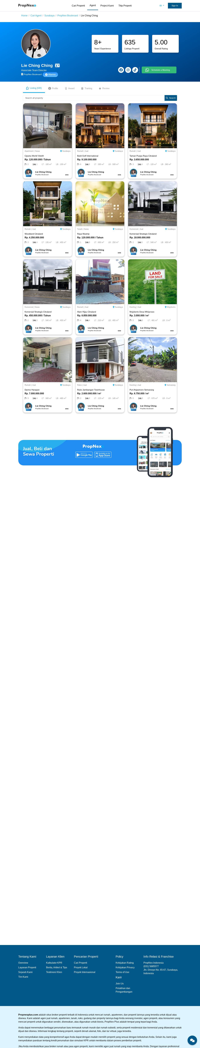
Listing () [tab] (36, 88)
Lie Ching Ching (89, 15)
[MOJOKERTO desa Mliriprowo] (152, 281)
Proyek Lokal (81, 967)
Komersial (134, 229)
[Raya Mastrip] (100, 203)
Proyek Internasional (84, 972)
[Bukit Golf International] (100, 125)
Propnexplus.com (28, 1014)
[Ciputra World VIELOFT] (47, 125)
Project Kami (107, 5)
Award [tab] (71, 88)
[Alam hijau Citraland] (100, 281)
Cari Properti (78, 5)
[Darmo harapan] (47, 359)
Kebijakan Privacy (125, 967)
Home (24, 15)
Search (172, 98)
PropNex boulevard (67, 15)
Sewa (37, 151)
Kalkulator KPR (54, 963)
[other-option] (66, 175)
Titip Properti (125, 5)
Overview (23, 963)
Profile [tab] (55, 88)
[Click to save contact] (57, 65)
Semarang (171, 385)
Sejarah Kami (25, 972)
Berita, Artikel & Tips (56, 967)
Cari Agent (35, 15)
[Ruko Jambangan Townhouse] (100, 359)
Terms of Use (122, 972)
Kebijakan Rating (125, 963)
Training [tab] (88, 88)
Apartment (29, 151)
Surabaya (49, 15)
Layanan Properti (27, 967)
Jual (86, 151)
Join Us (120, 983)
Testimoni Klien (54, 972)
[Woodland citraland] (47, 203)
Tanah (79, 229)
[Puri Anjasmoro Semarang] (152, 359)
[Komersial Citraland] (152, 203)
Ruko (79, 385)
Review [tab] (106, 88)
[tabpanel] (100, 255)
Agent (93, 5)
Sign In (175, 5)
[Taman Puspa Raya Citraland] (152, 125)
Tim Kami (23, 977)
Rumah (80, 151)
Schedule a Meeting (160, 70)
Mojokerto (171, 307)
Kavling (133, 307)
